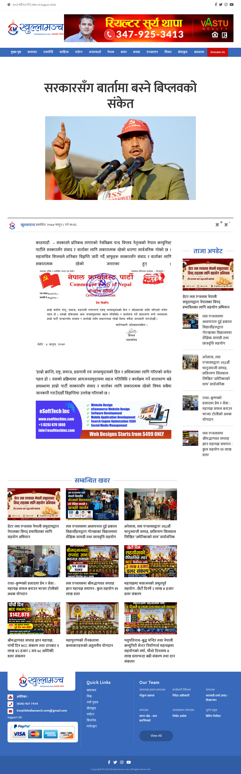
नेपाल (110, 52)
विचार (168, 52)
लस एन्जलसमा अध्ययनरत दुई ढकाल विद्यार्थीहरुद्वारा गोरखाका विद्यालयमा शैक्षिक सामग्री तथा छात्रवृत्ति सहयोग (91, 531)
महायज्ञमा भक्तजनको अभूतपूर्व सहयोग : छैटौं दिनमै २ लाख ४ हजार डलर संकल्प (149, 588)
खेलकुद (183, 52)
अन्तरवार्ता (95, 52)
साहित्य (64, 52)
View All (156, 736)
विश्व (89, 696)
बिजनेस (91, 720)
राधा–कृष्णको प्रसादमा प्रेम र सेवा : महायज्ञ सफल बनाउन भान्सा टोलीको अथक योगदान (33, 588)
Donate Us (217, 52)
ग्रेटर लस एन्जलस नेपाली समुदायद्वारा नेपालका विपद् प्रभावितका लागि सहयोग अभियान (33, 531)
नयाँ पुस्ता (92, 702)
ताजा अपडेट (208, 251)
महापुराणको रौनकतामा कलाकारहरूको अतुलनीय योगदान (89, 643)
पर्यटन (78, 52)
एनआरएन (152, 52)
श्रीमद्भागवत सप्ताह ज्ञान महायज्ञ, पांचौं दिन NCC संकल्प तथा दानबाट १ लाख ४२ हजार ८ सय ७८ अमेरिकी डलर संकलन (33, 648)
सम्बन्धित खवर (92, 480)
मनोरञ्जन (92, 726)
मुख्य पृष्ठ (16, 52)
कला (124, 52)
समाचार (32, 52)
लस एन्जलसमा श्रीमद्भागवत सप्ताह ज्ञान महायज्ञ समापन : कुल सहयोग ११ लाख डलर (92, 588)
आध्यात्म (199, 52)
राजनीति (48, 52)
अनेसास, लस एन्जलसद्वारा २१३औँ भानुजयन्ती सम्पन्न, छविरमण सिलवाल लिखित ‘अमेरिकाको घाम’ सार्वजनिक (150, 531)
